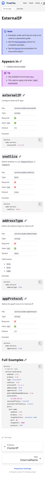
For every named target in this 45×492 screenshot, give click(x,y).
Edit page (7, 437)
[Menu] (41, 3)
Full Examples (20, 42)
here (32, 77)
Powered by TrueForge (22, 469)
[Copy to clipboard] (40, 140)
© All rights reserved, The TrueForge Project (22, 472)
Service (18, 48)
